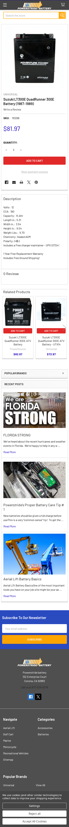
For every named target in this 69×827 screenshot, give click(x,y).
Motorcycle (9, 747)
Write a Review (12, 109)
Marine (7, 740)
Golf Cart (8, 734)
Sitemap (8, 759)
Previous (4, 328)
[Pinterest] (36, 182)
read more (9, 452)
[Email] (14, 182)
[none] (34, 57)
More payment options (34, 171)
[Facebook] (6, 182)
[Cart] (63, 5)
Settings (34, 806)
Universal (8, 785)
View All (40, 785)
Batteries (43, 734)
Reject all (35, 814)
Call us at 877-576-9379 (34, 687)
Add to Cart (18, 330)
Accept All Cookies (34, 821)
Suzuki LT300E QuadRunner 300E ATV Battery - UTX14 (51, 341)
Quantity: (10, 142)
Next (64, 328)
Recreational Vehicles (15, 753)
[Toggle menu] (5, 5)
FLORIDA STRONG (17, 435)
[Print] (21, 182)
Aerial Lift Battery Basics (22, 579)
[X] (29, 182)
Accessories (45, 728)
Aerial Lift (9, 728)
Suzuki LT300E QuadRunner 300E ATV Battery (18, 341)
